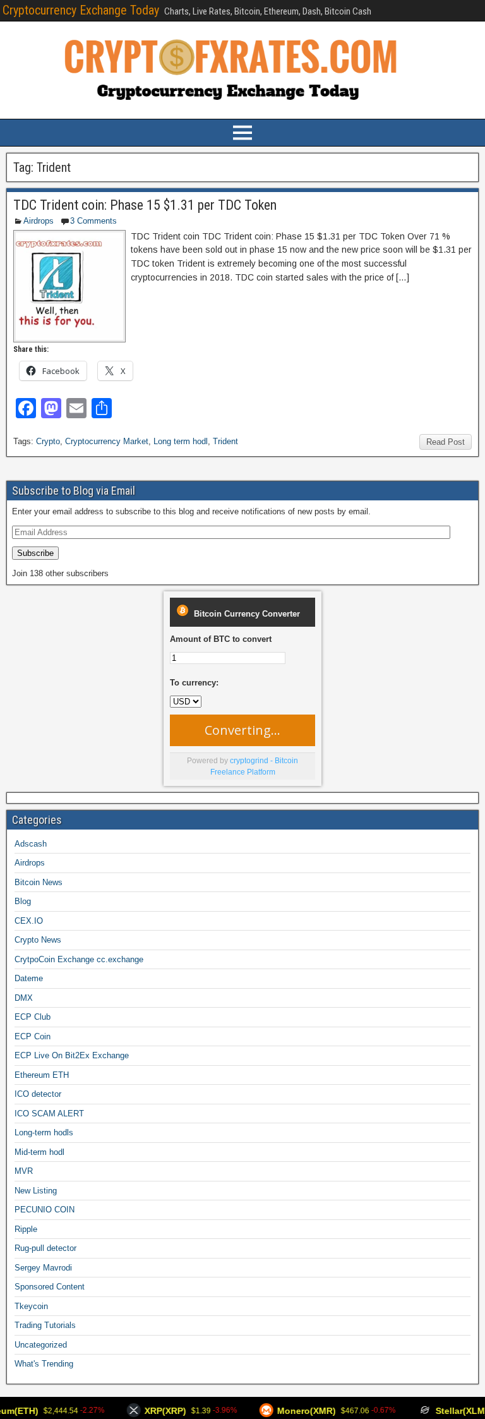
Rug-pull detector (45, 1248)
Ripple (26, 1229)
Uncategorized (41, 1345)
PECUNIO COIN (45, 1209)
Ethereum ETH (42, 1075)
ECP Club (33, 1017)
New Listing (36, 1190)
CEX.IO (29, 921)
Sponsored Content (50, 1286)
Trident (225, 441)
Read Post (445, 442)
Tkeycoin (31, 1306)
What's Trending (44, 1363)
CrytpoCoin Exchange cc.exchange (79, 959)
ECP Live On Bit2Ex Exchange (72, 1055)
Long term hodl (180, 441)
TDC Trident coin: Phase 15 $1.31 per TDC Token (145, 205)
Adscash (31, 843)
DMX (24, 998)
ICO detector (38, 1094)
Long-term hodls (44, 1132)
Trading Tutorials (45, 1325)
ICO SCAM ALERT (49, 1113)
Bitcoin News (39, 882)
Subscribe (35, 553)
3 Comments (93, 221)
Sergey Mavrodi (43, 1267)
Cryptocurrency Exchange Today (81, 10)
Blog (23, 901)
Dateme (29, 978)
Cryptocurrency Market (106, 441)
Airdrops (38, 221)
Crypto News (38, 940)
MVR (24, 1171)
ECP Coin (33, 1036)
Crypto (48, 441)
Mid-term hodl (39, 1152)
